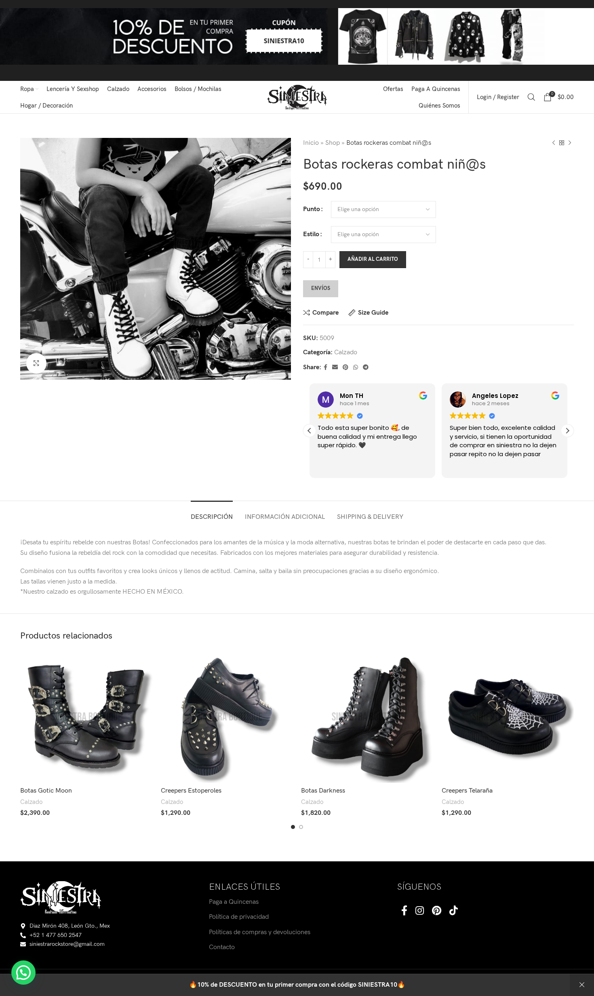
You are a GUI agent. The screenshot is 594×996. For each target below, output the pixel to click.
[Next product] (570, 143)
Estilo (311, 234)
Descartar (582, 985)
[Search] (531, 97)
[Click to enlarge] (36, 363)
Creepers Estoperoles (191, 791)
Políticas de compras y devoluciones (259, 932)
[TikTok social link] (453, 911)
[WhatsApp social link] (355, 367)
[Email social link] (335, 367)
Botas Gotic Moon (46, 791)
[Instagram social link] (419, 911)
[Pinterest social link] (345, 367)
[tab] (212, 513)
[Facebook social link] (325, 367)
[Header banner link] (297, 40)
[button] (567, 431)
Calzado (345, 352)
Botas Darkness (323, 791)
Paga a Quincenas (234, 902)
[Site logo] (297, 97)
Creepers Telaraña (467, 791)
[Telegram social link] (365, 367)
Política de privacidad (239, 917)
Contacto (222, 947)
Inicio (311, 143)
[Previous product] (554, 143)
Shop (332, 143)
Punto (311, 209)
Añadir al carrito (373, 259)
